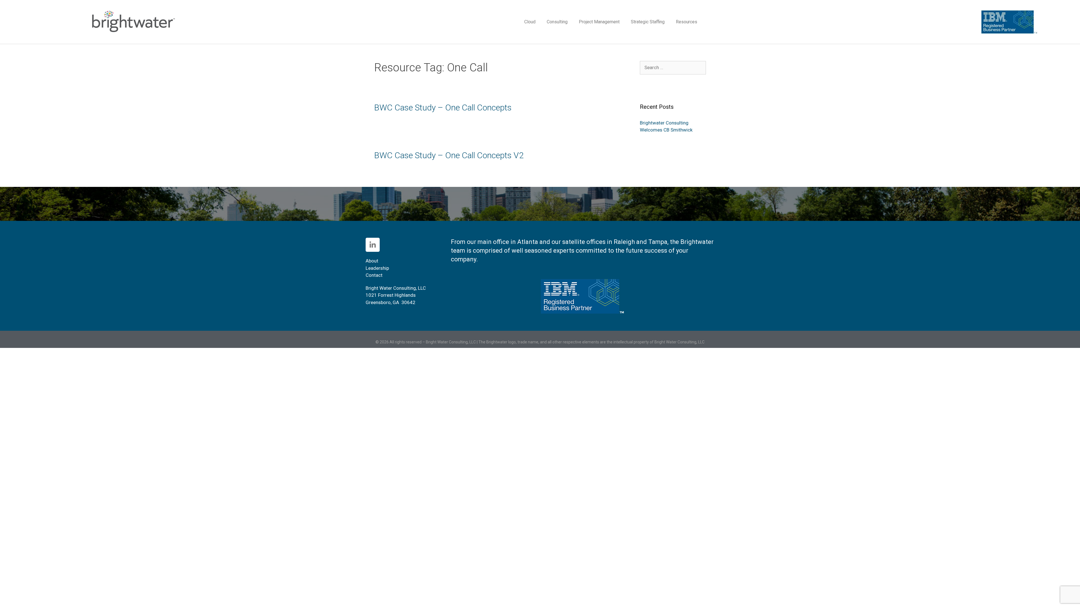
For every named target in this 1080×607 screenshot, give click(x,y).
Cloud (530, 21)
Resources (686, 21)
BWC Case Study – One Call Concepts (443, 107)
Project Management (599, 21)
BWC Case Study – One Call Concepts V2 (449, 155)
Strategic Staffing (648, 21)
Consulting (557, 21)
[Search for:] (673, 67)
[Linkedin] (373, 245)
